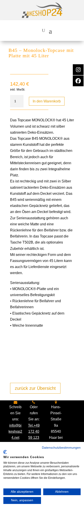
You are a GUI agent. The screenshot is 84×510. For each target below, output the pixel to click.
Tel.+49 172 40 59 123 (34, 431)
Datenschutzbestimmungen (61, 447)
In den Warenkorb (47, 101)
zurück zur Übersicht (35, 388)
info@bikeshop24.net (15, 431)
